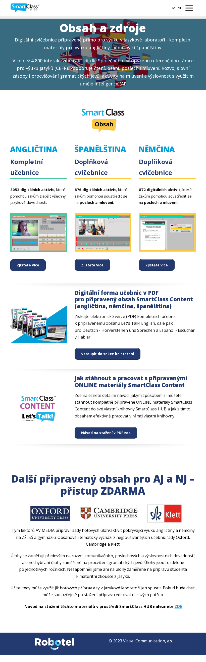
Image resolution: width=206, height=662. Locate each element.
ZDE (178, 606)
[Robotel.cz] (25, 8)
